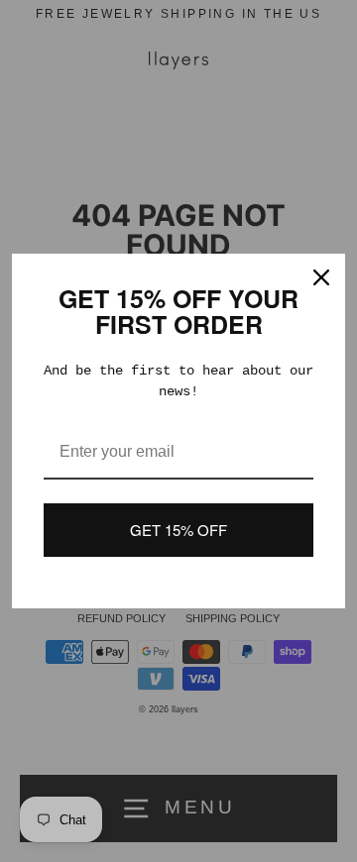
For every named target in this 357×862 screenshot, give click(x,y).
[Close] (321, 277)
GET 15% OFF (178, 529)
